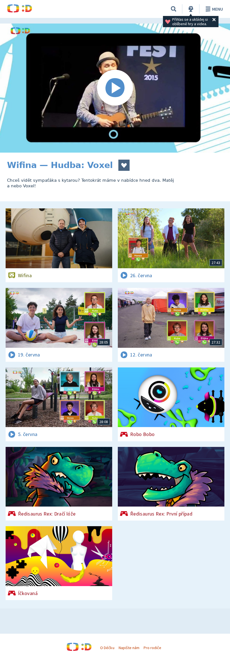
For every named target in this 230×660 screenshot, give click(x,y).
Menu (217, 9)
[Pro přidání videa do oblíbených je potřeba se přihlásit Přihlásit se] (124, 165)
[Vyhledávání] (173, 9)
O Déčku (107, 647)
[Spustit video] (115, 88)
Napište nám (129, 647)
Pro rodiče (152, 647)
